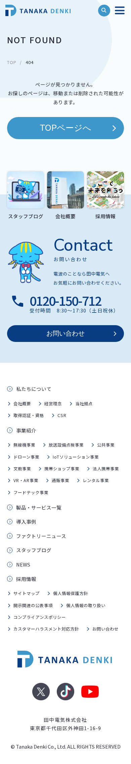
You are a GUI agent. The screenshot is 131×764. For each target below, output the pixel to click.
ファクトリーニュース (41, 535)
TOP (11, 62)
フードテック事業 (30, 492)
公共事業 (106, 445)
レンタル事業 (96, 480)
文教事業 (22, 469)
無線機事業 (24, 445)
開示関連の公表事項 (33, 605)
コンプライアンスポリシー (39, 617)
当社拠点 (84, 404)
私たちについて (33, 388)
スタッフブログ (33, 549)
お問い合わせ (65, 333)
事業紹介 (26, 430)
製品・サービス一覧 (38, 507)
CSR (62, 415)
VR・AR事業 (25, 480)
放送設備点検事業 (66, 445)
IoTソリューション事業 (76, 457)
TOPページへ (65, 128)
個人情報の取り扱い (85, 605)
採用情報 (26, 578)
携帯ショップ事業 (61, 469)
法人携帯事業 (106, 469)
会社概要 (22, 404)
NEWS (23, 564)
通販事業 (60, 480)
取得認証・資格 (28, 415)
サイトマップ (26, 593)
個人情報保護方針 (70, 593)
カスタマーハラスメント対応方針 (46, 629)
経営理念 (53, 404)
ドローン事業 (26, 457)
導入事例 (26, 521)
